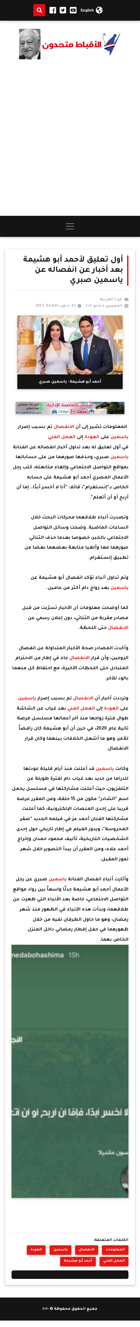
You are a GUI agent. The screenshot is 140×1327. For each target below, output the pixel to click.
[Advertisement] (70, 137)
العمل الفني (62, 437)
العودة (93, 437)
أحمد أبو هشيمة (78, 1261)
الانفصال (63, 427)
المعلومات (115, 1250)
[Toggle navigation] (70, 226)
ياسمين (119, 437)
